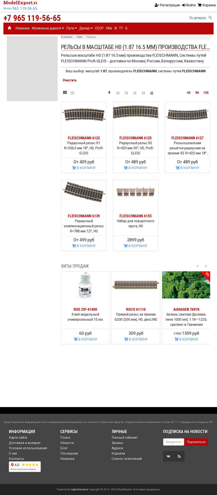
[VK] (168, 456)
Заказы (117, 443)
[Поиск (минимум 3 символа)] (210, 17)
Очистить (70, 80)
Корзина (118, 453)
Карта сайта (18, 438)
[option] (85, 307)
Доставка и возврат (25, 443)
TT (121, 28)
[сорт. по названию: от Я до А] (126, 93)
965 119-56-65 (25, 8)
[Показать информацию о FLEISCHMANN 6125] (135, 114)
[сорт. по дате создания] (152, 93)
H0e (109, 28)
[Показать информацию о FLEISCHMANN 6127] (187, 114)
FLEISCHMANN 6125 (136, 138)
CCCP (99, 28)
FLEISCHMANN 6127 (187, 138)
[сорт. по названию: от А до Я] (118, 93)
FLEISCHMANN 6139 (84, 216)
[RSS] (179, 456)
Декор (84, 28)
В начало (66, 37)
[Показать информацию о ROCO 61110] (136, 284)
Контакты (16, 459)
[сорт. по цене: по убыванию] (143, 93)
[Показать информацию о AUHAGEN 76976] (186, 284)
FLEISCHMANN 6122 (84, 138)
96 (197, 93)
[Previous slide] (197, 266)
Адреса (117, 448)
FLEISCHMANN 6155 (136, 216)
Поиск (65, 438)
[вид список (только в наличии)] (72, 93)
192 (206, 93)
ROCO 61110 (136, 309)
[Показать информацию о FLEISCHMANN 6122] (83, 114)
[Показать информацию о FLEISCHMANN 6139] (83, 192)
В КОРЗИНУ (86, 168)
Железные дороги (47, 28)
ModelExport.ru (21, 2)
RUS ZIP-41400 (85, 309)
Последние (69, 453)
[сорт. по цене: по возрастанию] (135, 93)
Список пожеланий (127, 459)
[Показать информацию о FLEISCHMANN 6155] (135, 192)
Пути (70, 28)
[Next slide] (206, 266)
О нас (13, 453)
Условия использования (28, 448)
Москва (7, 8)
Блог (64, 448)
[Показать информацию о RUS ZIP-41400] (85, 284)
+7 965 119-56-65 (32, 18)
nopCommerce (79, 489)
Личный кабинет (125, 438)
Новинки (22, 28)
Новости (67, 443)
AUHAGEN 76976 (186, 309)
